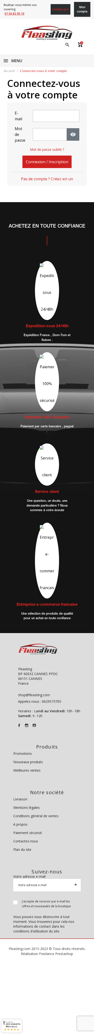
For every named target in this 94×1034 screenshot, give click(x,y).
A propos (20, 824)
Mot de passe (20, 134)
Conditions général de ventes (36, 816)
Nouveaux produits (28, 762)
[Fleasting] (47, 33)
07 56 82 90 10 (14, 14)
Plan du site (22, 849)
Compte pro (60, 9)
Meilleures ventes (26, 770)
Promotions (22, 753)
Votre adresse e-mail (29, 876)
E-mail (18, 115)
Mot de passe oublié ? (47, 149)
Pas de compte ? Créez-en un (47, 178)
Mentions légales (26, 807)
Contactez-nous (25, 841)
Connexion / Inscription (47, 161)
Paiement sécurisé (27, 832)
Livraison (20, 799)
